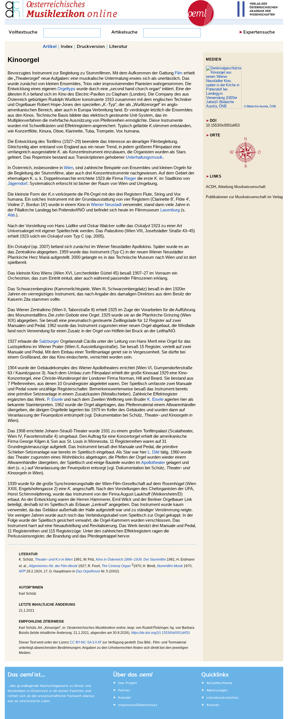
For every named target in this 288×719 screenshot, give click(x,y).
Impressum (127, 704)
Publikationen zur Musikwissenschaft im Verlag (244, 197)
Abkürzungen (217, 690)
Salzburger (49, 341)
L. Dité (153, 452)
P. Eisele (55, 399)
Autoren (212, 704)
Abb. (12, 215)
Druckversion (91, 46)
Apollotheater (153, 462)
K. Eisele (155, 399)
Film (179, 73)
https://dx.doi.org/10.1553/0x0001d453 (160, 633)
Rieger (130, 178)
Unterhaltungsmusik (144, 157)
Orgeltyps (66, 89)
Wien (68, 167)
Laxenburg (170, 210)
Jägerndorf (17, 183)
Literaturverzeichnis (222, 697)
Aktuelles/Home (219, 682)
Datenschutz (147, 704)
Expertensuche (259, 31)
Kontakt (124, 697)
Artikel (50, 46)
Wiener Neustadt (106, 204)
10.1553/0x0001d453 (223, 125)
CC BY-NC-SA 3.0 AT (86, 642)
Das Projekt (127, 682)
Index (67, 46)
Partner (124, 690)
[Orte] (245, 166)
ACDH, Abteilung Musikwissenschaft (236, 187)
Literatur (118, 46)
